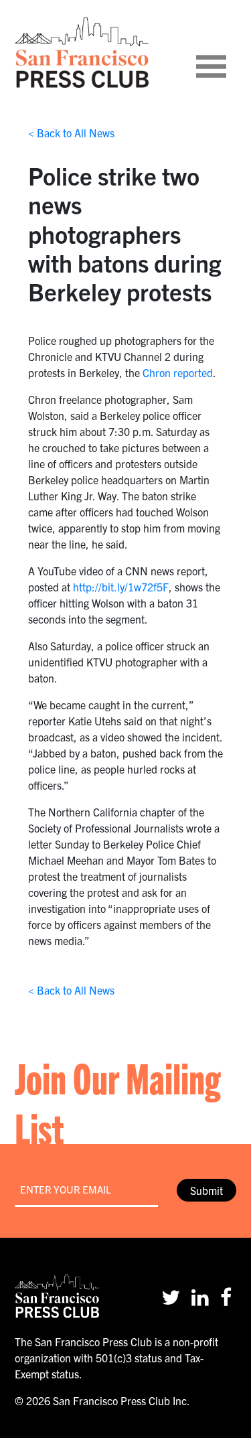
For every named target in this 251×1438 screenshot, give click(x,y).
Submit (206, 1190)
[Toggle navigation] (227, 52)
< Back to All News (71, 132)
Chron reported (178, 372)
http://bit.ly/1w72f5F (121, 586)
